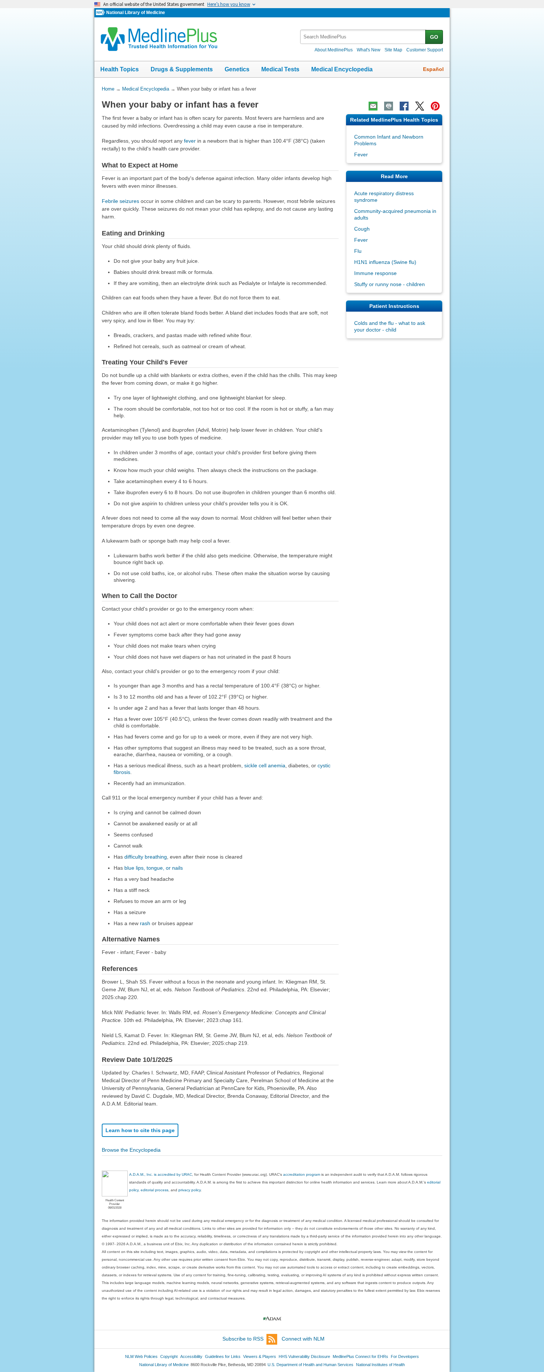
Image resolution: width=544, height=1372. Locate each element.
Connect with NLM (303, 1339)
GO (434, 37)
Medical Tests (280, 69)
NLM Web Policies (141, 1356)
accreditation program (301, 1174)
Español (433, 69)
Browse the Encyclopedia (131, 1150)
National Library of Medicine (135, 12)
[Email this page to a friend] (373, 106)
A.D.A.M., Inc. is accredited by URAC (160, 1174)
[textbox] (363, 37)
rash (145, 923)
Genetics (237, 69)
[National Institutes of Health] (101, 13)
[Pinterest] (435, 106)
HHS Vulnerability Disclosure (304, 1356)
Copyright (169, 1356)
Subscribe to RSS (242, 1339)
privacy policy (189, 1190)
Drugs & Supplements (182, 69)
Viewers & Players (259, 1356)
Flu (358, 251)
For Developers (405, 1356)
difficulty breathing (145, 857)
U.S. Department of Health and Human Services (310, 1364)
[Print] (389, 106)
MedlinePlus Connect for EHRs (360, 1356)
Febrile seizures (120, 201)
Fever (361, 154)
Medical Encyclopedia (342, 69)
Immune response (375, 273)
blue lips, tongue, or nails (153, 868)
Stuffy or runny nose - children (389, 284)
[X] (420, 106)
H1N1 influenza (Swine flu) (385, 262)
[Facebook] (404, 106)
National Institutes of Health (380, 1364)
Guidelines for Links (223, 1356)
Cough (362, 229)
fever (190, 141)
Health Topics (119, 69)
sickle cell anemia (264, 765)
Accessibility (191, 1356)
